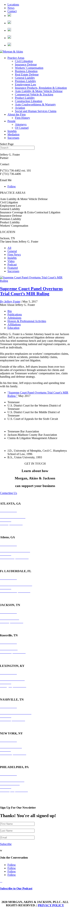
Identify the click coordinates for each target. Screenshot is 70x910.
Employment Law (25, 84)
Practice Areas (15, 57)
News (10, 7)
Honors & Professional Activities (26, 321)
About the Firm (16, 114)
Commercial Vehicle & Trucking (34, 94)
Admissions (14, 317)
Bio (9, 311)
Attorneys (21, 124)
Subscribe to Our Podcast (16, 888)
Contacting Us (8, 493)
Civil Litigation (24, 61)
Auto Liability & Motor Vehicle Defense (39, 91)
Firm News (14, 254)
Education (13, 327)
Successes (13, 137)
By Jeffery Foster (10, 301)
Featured (12, 267)
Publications (14, 314)
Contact (12, 11)
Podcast (12, 264)
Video (11, 261)
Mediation (13, 134)
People (11, 121)
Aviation (20, 107)
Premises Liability (25, 81)
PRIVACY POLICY (51, 905)
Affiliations (14, 324)
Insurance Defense (26, 64)
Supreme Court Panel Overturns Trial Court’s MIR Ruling (31, 291)
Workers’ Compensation (29, 67)
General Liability (25, 77)
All (9, 247)
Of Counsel (22, 127)
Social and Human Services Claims (35, 111)
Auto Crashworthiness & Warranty (35, 104)
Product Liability (25, 97)
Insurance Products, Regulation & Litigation (41, 87)
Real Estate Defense (27, 74)
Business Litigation (26, 71)
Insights (12, 131)
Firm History (22, 117)
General (12, 251)
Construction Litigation (28, 101)
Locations (13, 4)
